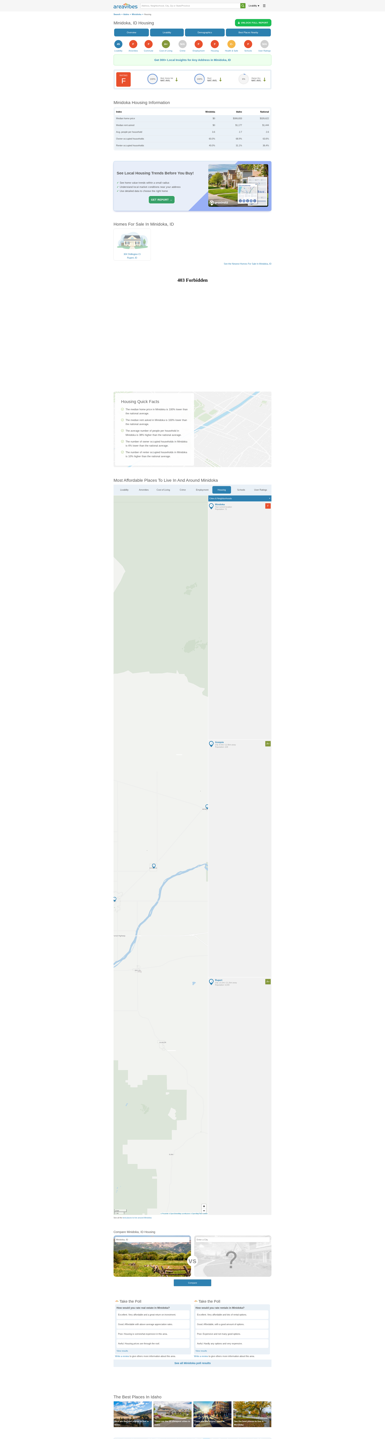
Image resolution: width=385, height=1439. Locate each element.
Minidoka (136, 14)
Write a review (122, 1356)
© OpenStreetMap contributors (179, 1214)
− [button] (204, 1211)
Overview (131, 32)
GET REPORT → (161, 199)
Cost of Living (163, 489)
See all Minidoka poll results (192, 1363)
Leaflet (205, 1214)
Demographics (205, 32)
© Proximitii (164, 1214)
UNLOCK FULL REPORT (254, 23)
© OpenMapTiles (196, 1214)
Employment (202, 489)
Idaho (126, 14)
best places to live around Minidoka (137, 1218)
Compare (192, 1283)
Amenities (144, 489)
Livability (253, 5)
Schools (241, 489)
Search (117, 14)
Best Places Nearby (248, 32)
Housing (222, 489)
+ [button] (204, 1206)
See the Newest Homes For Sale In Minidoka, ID (247, 263)
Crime (183, 489)
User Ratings (260, 489)
